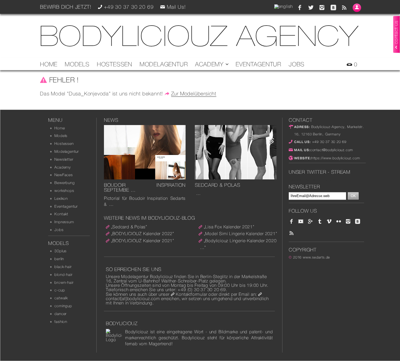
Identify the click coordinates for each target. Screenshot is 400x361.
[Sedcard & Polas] (235, 177)
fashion (60, 321)
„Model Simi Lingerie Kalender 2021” (240, 233)
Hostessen (114, 64)
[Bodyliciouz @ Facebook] (300, 7)
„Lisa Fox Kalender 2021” (229, 226)
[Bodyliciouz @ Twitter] (311, 7)
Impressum (64, 222)
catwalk (61, 298)
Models (77, 64)
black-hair (63, 266)
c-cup (59, 290)
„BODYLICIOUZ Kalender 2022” (142, 233)
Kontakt (61, 214)
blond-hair (63, 274)
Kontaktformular (191, 294)
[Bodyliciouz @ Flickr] (338, 222)
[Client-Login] (357, 8)
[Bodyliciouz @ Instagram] (322, 7)
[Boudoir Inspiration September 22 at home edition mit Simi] (145, 177)
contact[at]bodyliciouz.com (133, 298)
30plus (60, 251)
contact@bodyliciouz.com (331, 150)
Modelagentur (164, 64)
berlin (59, 259)
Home (48, 64)
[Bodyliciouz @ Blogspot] (333, 7)
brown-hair (63, 282)
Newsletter (63, 159)
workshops (64, 190)
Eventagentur (258, 64)
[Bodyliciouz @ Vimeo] (329, 222)
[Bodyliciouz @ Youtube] (301, 222)
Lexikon (61, 198)
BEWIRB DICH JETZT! (65, 7)
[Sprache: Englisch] (283, 6)
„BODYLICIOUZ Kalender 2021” (142, 240)
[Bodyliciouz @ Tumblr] (319, 222)
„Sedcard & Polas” (129, 226)
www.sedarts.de (316, 257)
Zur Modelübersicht (193, 94)
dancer (60, 314)
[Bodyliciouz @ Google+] (310, 222)
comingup (63, 306)
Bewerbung (64, 182)
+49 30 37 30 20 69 (328, 142)
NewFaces (63, 175)
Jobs (296, 64)
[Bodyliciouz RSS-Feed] (344, 7)
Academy (210, 64)
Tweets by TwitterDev (310, 179)
